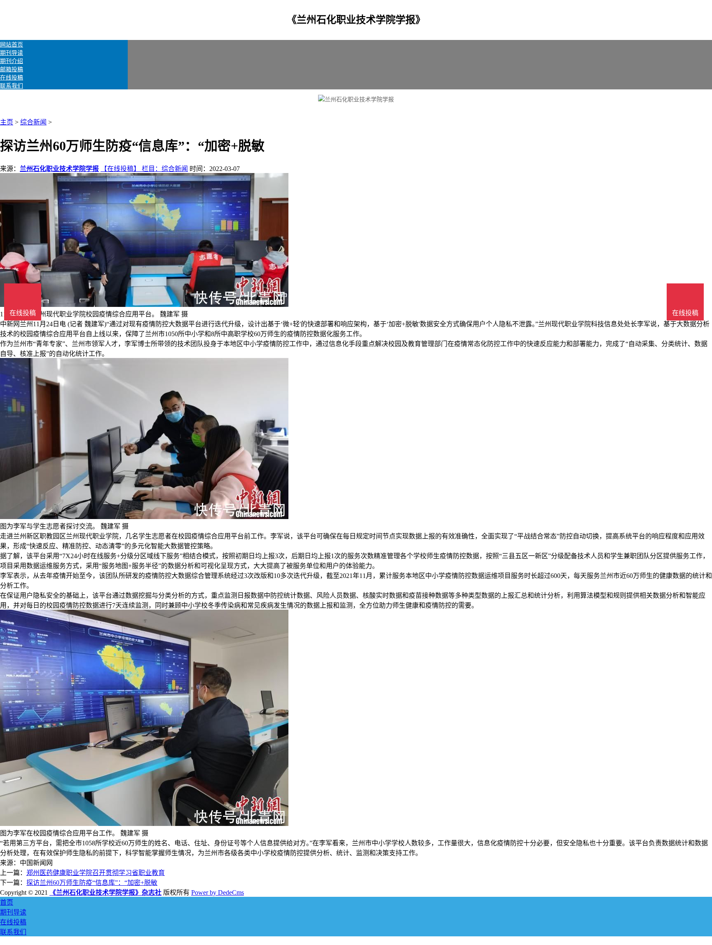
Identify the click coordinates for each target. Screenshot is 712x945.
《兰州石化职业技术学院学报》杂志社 (105, 892)
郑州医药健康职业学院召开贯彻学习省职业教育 (95, 872)
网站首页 (11, 45)
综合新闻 (33, 122)
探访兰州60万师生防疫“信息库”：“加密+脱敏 (91, 882)
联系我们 (11, 86)
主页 (6, 122)
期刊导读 (11, 53)
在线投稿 (11, 78)
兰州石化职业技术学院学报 (59, 168)
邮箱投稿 (11, 69)
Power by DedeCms (217, 892)
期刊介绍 (11, 61)
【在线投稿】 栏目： (131, 168)
